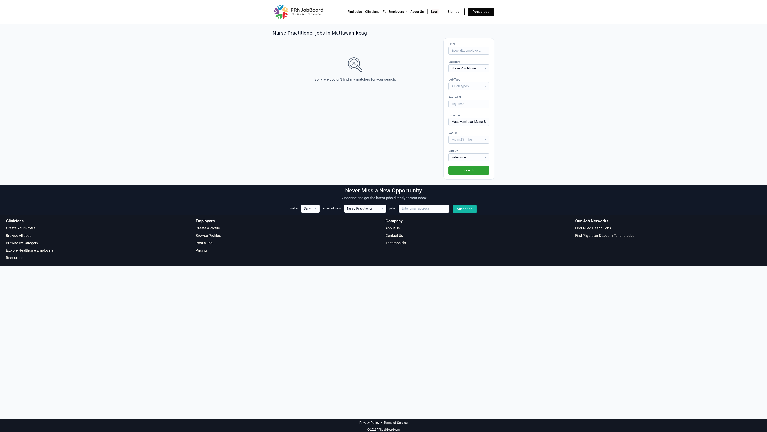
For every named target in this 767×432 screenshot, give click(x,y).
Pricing (201, 250)
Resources (14, 258)
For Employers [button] (393, 12)
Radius (453, 133)
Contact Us (394, 235)
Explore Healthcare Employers (30, 250)
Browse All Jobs (19, 235)
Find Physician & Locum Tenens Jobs (604, 235)
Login (435, 12)
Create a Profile (208, 228)
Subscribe (464, 209)
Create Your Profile (21, 228)
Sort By (453, 150)
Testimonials (395, 243)
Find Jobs (355, 12)
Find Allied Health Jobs (593, 228)
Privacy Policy (369, 423)
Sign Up (454, 12)
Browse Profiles (208, 235)
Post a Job (481, 12)
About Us (417, 12)
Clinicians (372, 12)
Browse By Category (22, 243)
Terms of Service (396, 423)
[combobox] (468, 68)
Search (468, 170)
